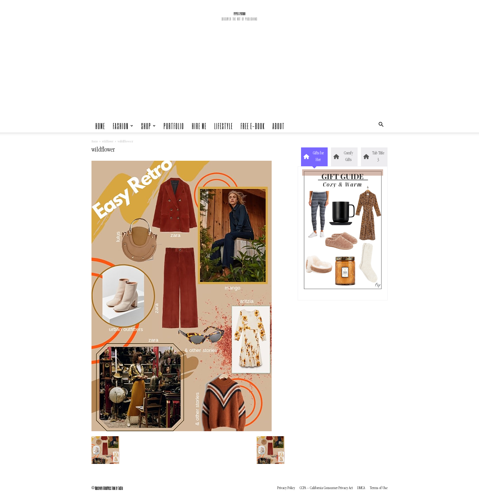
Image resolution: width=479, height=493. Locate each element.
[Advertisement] (239, 77)
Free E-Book (253, 126)
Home (100, 126)
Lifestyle (223, 126)
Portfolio (174, 126)
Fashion (121, 126)
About (278, 126)
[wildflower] (181, 430)
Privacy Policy (286, 488)
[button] (381, 126)
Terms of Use (379, 488)
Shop (146, 126)
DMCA (361, 488)
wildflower (107, 142)
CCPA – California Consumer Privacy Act (326, 488)
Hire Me (199, 126)
